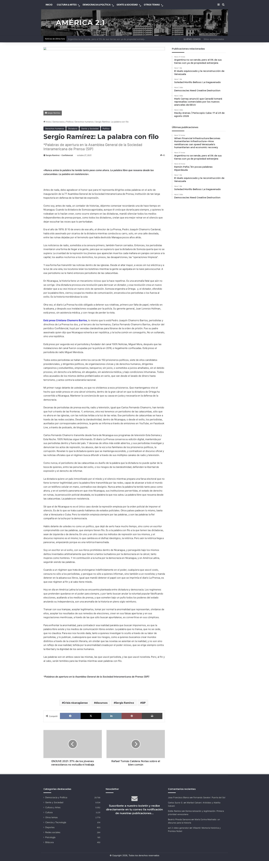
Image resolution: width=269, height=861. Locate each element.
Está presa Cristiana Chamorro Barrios (65, 320)
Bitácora (49, 842)
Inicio (48, 121)
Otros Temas (152, 4)
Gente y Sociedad (90, 128)
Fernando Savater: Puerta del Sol (209, 797)
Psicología (50, 837)
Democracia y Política (63, 121)
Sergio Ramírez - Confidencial (59, 155)
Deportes (49, 827)
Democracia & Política (97, 4)
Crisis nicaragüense (76, 702)
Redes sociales (52, 832)
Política (106, 128)
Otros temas (51, 817)
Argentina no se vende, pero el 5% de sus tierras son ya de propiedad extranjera (107, 39)
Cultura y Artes (52, 807)
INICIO (49, 4)
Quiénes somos (192, 39)
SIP (144, 702)
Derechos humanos (84, 121)
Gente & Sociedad (127, 4)
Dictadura (72, 128)
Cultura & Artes (67, 4)
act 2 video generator (178, 828)
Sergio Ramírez (124, 702)
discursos (102, 702)
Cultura (49, 812)
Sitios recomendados (214, 39)
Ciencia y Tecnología (55, 822)
